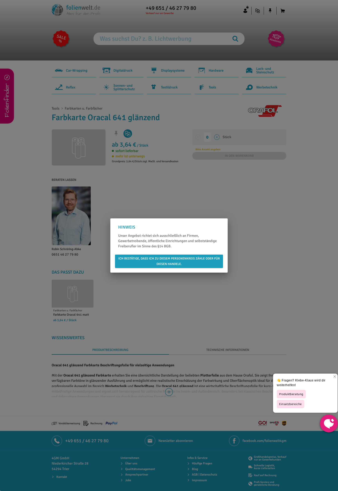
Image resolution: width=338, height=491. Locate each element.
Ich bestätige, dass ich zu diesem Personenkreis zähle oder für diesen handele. (169, 261)
